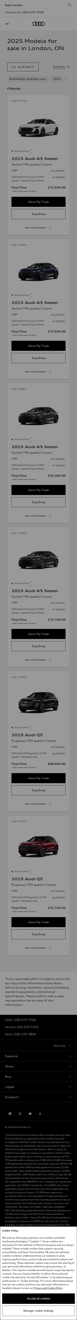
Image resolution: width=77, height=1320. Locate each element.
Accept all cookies (38, 1298)
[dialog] (38, 1273)
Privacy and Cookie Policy (48, 1287)
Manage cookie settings (38, 1310)
